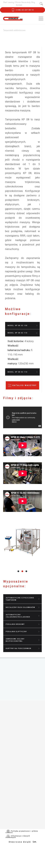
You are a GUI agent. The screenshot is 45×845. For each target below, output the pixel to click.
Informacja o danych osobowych (18, 836)
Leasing (11, 2)
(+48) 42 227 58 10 (21, 780)
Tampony (10, 735)
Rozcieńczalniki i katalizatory (23, 739)
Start (5, 2)
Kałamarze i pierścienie (19, 742)
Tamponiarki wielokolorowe (22, 717)
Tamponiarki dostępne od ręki (23, 749)
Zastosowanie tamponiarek (21, 721)
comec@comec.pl (25, 789)
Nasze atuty (26, 2)
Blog (33, 2)
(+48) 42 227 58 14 (21, 785)
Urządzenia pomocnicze (19, 724)
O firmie (18, 2)
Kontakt (19, 5)
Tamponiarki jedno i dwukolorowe (17, 712)
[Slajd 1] (19, 571)
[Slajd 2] (23, 571)
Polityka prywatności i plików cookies (22, 831)
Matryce (10, 746)
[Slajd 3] (27, 571)
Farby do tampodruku (18, 731)
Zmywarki (11, 728)
